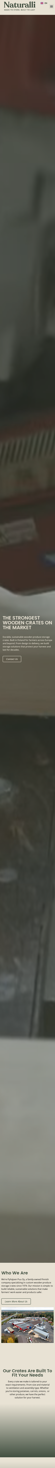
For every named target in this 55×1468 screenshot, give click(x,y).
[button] (51, 6)
